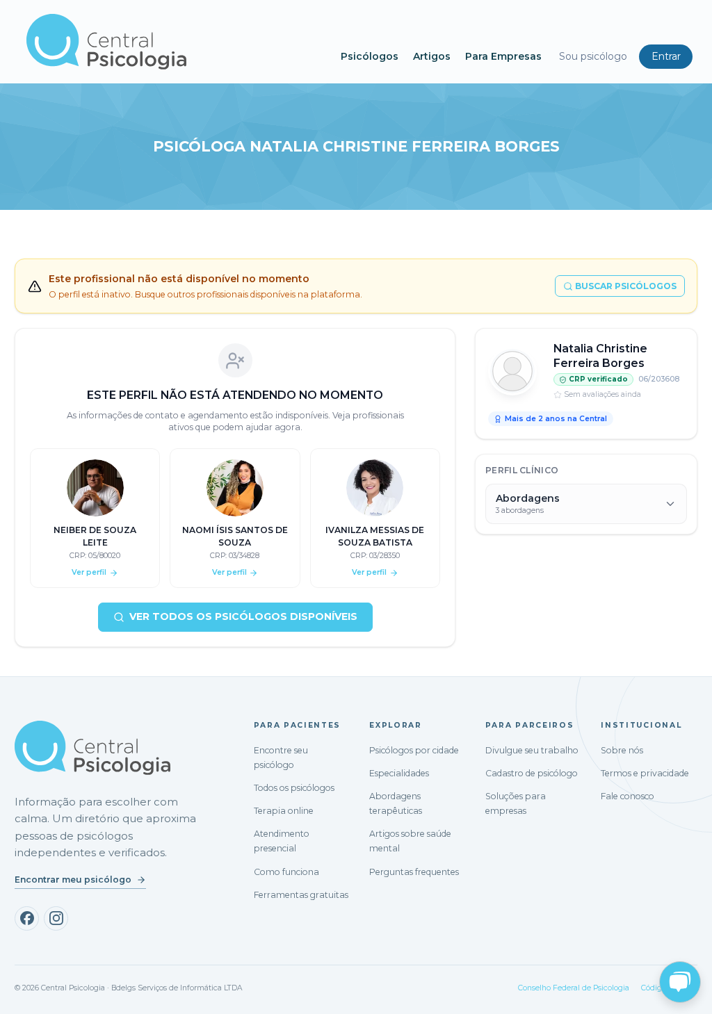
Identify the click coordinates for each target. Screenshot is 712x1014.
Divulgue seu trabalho (531, 750)
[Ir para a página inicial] (92, 748)
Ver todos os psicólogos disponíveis (243, 616)
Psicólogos (369, 56)
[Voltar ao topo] (24, 991)
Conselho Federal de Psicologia (573, 987)
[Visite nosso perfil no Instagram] (56, 918)
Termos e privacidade (645, 773)
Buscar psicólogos (626, 286)
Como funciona (286, 872)
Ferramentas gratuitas (301, 895)
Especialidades (399, 773)
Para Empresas (503, 56)
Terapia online (284, 811)
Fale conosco (627, 796)
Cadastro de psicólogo (531, 773)
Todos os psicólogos (294, 788)
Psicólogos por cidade (414, 750)
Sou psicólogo (593, 56)
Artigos (432, 56)
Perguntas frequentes (414, 872)
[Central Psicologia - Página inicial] (176, 41)
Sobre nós (622, 750)
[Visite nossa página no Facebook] (27, 918)
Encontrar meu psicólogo (73, 879)
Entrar (666, 56)
